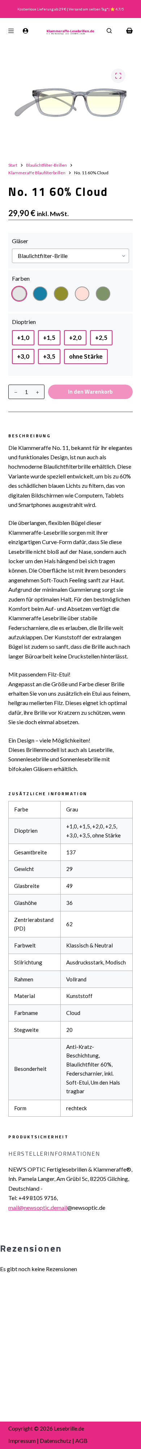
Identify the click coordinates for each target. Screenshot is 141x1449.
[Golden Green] (61, 293)
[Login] (25, 31)
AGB (81, 1440)
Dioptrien (24, 321)
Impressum (22, 1440)
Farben (21, 278)
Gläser (20, 240)
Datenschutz (55, 1440)
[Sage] (103, 293)
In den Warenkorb (90, 392)
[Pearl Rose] (82, 293)
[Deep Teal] (40, 293)
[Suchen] (109, 30)
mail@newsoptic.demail (37, 1207)
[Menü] (11, 31)
